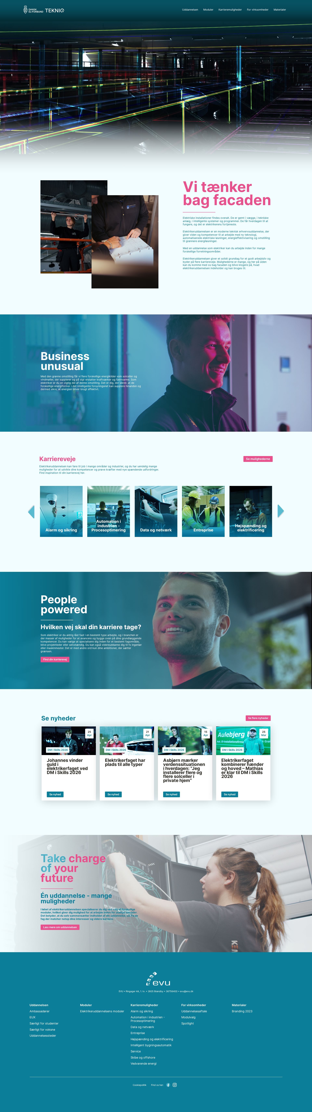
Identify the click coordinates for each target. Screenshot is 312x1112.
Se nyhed (55, 794)
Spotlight (187, 1023)
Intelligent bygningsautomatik (151, 1045)
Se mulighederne (258, 459)
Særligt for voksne (42, 1029)
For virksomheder (257, 9)
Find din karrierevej (55, 659)
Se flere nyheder (258, 718)
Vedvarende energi (143, 1063)
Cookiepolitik (139, 1085)
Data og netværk (142, 1027)
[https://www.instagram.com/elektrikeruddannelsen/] (175, 1084)
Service (136, 1051)
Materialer (280, 9)
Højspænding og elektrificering (152, 1039)
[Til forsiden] (156, 979)
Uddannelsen (190, 9)
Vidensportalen (286, 23)
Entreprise (138, 1033)
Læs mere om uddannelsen (60, 927)
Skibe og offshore (143, 1057)
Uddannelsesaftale (194, 1011)
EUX (32, 1017)
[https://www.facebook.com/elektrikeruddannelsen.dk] (168, 1084)
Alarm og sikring (142, 1011)
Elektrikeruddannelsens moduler (102, 1011)
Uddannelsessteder (43, 1035)
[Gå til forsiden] (43, 10)
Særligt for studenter (44, 1023)
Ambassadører (40, 1011)
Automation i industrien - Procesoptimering (148, 1019)
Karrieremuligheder (230, 9)
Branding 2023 (286, 16)
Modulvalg (188, 1017)
